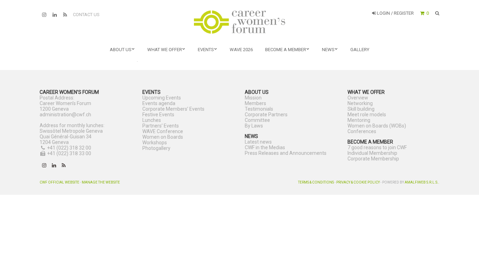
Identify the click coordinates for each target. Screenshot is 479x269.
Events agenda (158, 103)
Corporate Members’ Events (173, 109)
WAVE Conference (162, 131)
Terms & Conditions (316, 182)
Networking (360, 103)
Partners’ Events (160, 126)
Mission (253, 98)
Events (206, 49)
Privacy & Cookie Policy (358, 182)
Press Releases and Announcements (285, 153)
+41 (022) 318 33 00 (69, 153)
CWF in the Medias (265, 147)
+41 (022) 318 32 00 (69, 148)
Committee (257, 120)
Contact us (86, 14)
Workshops (154, 142)
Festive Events (158, 114)
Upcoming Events (161, 98)
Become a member (285, 49)
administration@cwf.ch (65, 114)
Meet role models (367, 114)
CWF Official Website (59, 182)
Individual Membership (372, 153)
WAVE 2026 (241, 49)
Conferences (362, 131)
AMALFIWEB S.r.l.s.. (422, 182)
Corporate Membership (373, 158)
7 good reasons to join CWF (377, 147)
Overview (358, 98)
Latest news (258, 142)
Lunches (151, 120)
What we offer (164, 49)
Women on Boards (162, 137)
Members (255, 103)
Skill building (361, 109)
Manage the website (101, 182)
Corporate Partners (266, 114)
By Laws (254, 126)
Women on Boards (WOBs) (377, 126)
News (328, 49)
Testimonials (259, 109)
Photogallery (156, 148)
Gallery (359, 49)
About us (120, 49)
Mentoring (359, 120)
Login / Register (395, 13)
